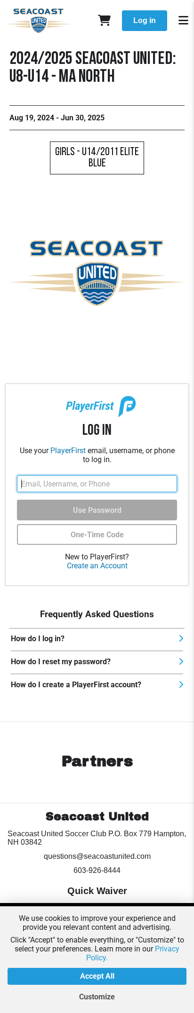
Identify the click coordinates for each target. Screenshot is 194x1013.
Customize (97, 996)
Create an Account (97, 565)
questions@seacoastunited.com (97, 856)
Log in (144, 20)
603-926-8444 (97, 870)
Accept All (97, 976)
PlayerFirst (68, 450)
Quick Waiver (97, 890)
